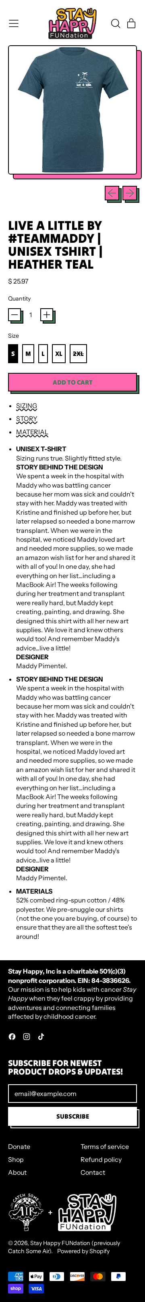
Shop (16, 1159)
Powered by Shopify (83, 1251)
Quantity (19, 298)
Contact (93, 1172)
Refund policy (101, 1159)
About (17, 1172)
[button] (115, 23)
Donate (19, 1146)
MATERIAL (32, 432)
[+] (46, 314)
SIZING (26, 406)
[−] (14, 314)
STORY (26, 418)
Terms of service (105, 1146)
